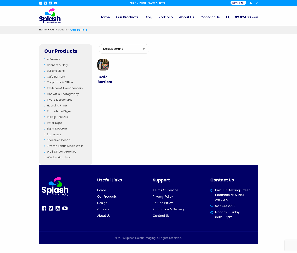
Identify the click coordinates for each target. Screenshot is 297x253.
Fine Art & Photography (63, 94)
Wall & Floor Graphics (61, 152)
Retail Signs (54, 123)
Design (102, 203)
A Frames (53, 59)
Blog (148, 17)
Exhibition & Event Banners (65, 88)
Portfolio (165, 17)
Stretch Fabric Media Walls (65, 146)
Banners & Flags (58, 65)
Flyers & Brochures (59, 100)
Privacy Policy (163, 197)
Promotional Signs (59, 111)
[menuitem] (105, 17)
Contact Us (210, 17)
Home (105, 17)
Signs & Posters (57, 129)
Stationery (54, 134)
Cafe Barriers (56, 77)
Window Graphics (59, 157)
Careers (103, 209)
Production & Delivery (169, 209)
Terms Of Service (165, 190)
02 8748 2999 (225, 206)
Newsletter (238, 2)
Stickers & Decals (58, 140)
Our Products (127, 17)
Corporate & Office (60, 82)
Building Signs (56, 71)
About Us (186, 17)
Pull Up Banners (57, 117)
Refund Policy (163, 203)
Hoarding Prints (57, 105)
